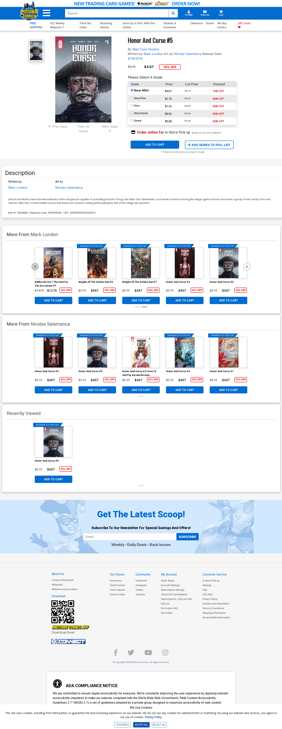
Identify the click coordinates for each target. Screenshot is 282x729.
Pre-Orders (167, 612)
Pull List (165, 603)
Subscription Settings (173, 589)
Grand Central (117, 585)
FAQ (205, 589)
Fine (136, 105)
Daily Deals (137, 544)
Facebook (141, 580)
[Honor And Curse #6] (185, 352)
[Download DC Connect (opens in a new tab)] (75, 641)
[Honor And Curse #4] (185, 263)
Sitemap (207, 585)
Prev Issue (60, 126)
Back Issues (160, 544)
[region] (35, 266)
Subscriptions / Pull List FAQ (176, 599)
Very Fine (140, 98)
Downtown (116, 580)
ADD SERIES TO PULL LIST (211, 145)
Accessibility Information (216, 617)
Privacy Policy (210, 599)
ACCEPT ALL (141, 724)
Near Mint (141, 90)
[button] (46, 13)
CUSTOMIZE (122, 724)
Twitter (139, 589)
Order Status (168, 580)
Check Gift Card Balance (174, 594)
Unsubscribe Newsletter (216, 603)
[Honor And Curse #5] (228, 263)
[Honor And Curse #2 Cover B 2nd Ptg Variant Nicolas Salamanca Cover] (141, 352)
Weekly (117, 544)
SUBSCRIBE (187, 537)
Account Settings (170, 585)
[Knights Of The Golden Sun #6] (97, 263)
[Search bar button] (173, 13)
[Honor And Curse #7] (228, 352)
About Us (58, 574)
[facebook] (115, 654)
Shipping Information (214, 612)
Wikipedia (57, 584)
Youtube (140, 594)
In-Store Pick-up (211, 580)
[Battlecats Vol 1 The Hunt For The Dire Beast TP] (53, 263)
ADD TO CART (154, 144)
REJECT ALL (159, 724)
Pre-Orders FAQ (169, 608)
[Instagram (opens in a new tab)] (165, 654)
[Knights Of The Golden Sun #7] (141, 263)
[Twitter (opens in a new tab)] (131, 654)
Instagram (141, 585)
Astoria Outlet (117, 594)
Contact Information (63, 580)
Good (137, 120)
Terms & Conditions (213, 608)
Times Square (117, 589)
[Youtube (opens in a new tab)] (148, 654)
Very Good (141, 113)
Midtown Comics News (65, 589)
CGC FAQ (208, 594)
